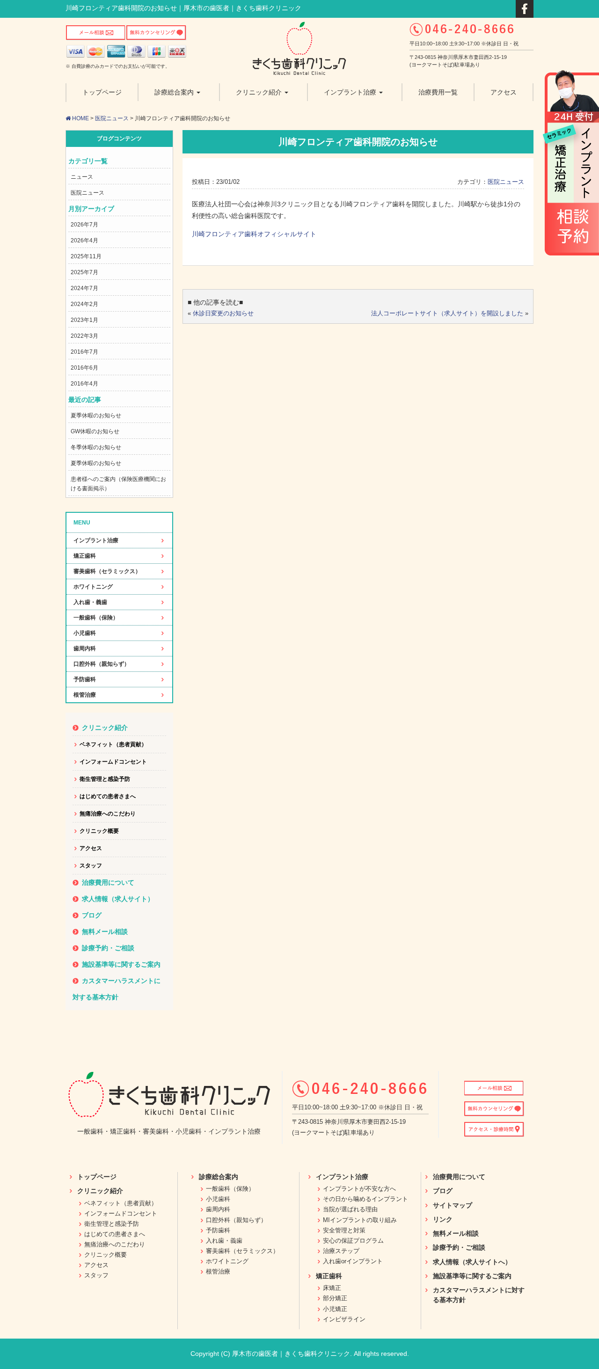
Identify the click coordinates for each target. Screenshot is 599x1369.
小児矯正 (335, 1308)
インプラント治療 (95, 540)
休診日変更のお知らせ (223, 313)
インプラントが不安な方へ (359, 1188)
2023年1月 (84, 320)
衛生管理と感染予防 (105, 779)
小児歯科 (84, 633)
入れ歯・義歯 (90, 602)
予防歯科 (84, 679)
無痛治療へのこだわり (108, 813)
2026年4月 (84, 240)
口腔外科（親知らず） (101, 664)
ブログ (92, 915)
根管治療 (84, 695)
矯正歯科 (84, 556)
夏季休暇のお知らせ (96, 415)
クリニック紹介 (105, 727)
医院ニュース (112, 118)
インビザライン (344, 1319)
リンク (443, 1219)
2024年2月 (84, 304)
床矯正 (332, 1287)
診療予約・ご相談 (108, 948)
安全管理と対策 (344, 1230)
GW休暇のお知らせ (95, 431)
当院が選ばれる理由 (350, 1209)
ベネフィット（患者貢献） (113, 744)
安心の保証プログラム (353, 1240)
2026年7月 (84, 224)
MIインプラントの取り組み (360, 1219)
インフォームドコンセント (113, 761)
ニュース (82, 177)
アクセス (91, 848)
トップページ (97, 1176)
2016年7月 (84, 352)
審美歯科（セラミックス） (107, 571)
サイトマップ (452, 1205)
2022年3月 (84, 336)
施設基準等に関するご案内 (121, 964)
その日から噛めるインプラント (365, 1198)
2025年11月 (86, 256)
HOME (80, 118)
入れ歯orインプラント (353, 1261)
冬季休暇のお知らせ (96, 447)
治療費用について (108, 882)
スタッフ (91, 865)
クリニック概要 (99, 831)
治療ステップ (341, 1250)
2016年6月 (84, 367)
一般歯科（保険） (95, 617)
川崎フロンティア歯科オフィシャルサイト (254, 234)
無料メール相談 (105, 931)
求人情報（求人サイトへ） (472, 1262)
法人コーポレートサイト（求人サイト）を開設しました (447, 313)
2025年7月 (84, 272)
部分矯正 (335, 1298)
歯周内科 (84, 648)
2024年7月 (84, 288)
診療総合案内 (218, 1176)
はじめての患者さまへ (108, 796)
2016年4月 (84, 383)
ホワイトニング (93, 587)
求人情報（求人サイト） (118, 899)
